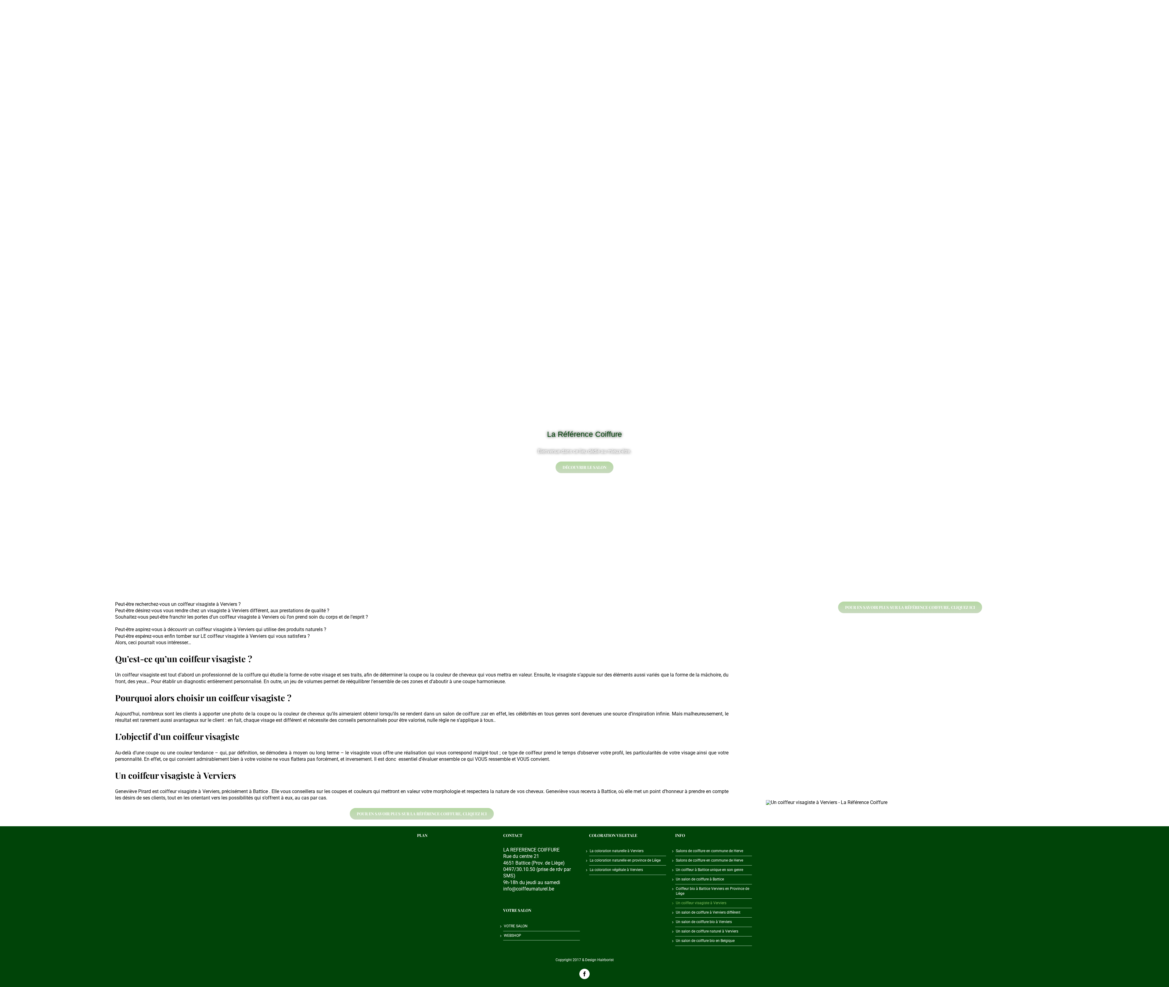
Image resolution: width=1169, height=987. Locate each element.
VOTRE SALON (516, 926)
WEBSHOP (512, 935)
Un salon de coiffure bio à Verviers (704, 922)
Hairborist (605, 960)
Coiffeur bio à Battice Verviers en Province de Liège (712, 891)
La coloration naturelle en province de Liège (625, 860)
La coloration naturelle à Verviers (617, 851)
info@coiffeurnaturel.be (528, 889)
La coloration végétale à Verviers (616, 870)
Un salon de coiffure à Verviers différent (708, 912)
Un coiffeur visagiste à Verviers (701, 903)
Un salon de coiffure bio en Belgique (705, 941)
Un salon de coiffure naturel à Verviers (707, 931)
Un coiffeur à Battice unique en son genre (709, 870)
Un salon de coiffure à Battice (700, 879)
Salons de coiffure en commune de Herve (709, 851)
